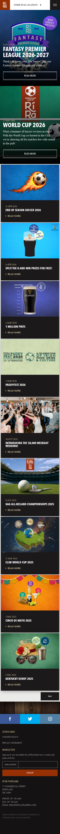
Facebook (10, 719)
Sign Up (30, 773)
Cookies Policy (10, 737)
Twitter (30, 719)
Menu (55, 5)
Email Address (10, 764)
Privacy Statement (12, 743)
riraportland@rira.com (22, 805)
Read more (19, 75)
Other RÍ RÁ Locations (26, 5)
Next (50, 696)
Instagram (50, 719)
